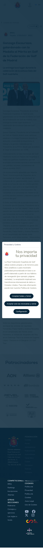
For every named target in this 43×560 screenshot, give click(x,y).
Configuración (21, 311)
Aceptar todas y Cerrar (21, 296)
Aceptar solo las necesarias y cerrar (21, 303)
